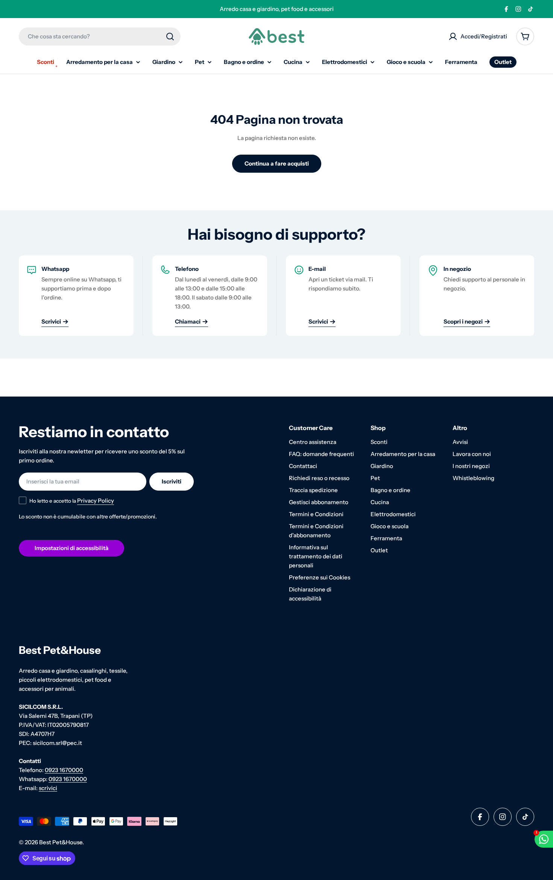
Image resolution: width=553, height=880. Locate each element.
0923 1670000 (64, 770)
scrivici (48, 788)
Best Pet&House (60, 842)
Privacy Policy (95, 500)
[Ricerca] (170, 36)
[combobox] (100, 36)
